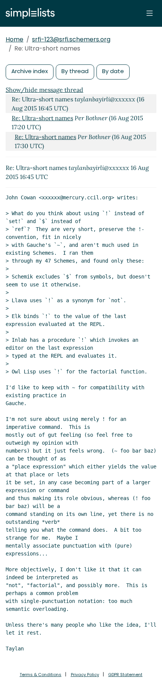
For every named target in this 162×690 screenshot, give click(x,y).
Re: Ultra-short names (42, 118)
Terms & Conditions (40, 675)
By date (113, 71)
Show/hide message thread (44, 89)
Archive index (29, 71)
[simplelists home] (28, 13)
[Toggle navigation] (149, 13)
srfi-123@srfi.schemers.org (71, 39)
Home (14, 39)
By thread (75, 71)
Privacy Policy (85, 675)
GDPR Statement (125, 675)
